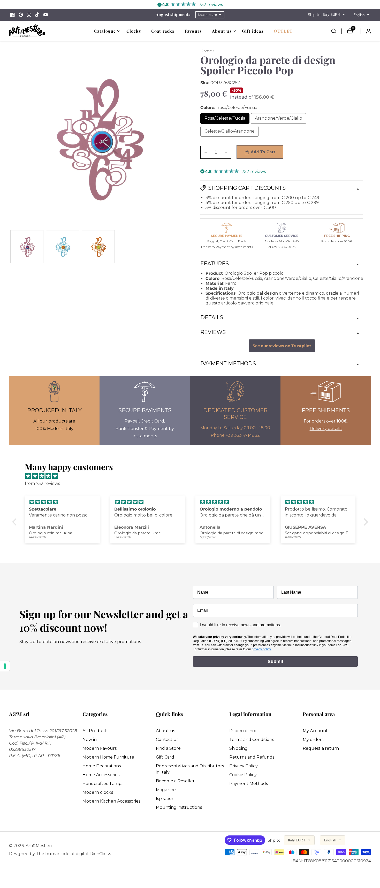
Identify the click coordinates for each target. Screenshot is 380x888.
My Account (315, 730)
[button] (105, 31)
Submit (275, 661)
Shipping (238, 748)
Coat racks (162, 31)
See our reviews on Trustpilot (282, 346)
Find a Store (168, 748)
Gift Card (165, 757)
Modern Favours (99, 748)
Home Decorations (101, 765)
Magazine (166, 789)
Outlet (283, 31)
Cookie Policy (243, 774)
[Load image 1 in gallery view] (26, 246)
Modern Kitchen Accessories (111, 801)
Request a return (321, 748)
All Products (95, 730)
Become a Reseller (175, 780)
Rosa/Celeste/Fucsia (226, 120)
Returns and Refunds (251, 757)
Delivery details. (326, 428)
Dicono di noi (242, 730)
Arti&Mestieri (39, 846)
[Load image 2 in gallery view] (62, 246)
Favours (193, 31)
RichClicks (100, 854)
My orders (313, 739)
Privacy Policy (243, 765)
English (359, 15)
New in (89, 739)
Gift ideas (252, 31)
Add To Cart (263, 152)
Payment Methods (248, 783)
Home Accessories (100, 774)
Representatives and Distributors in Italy (190, 769)
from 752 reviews (42, 483)
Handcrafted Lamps (102, 783)
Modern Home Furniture (108, 757)
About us (165, 730)
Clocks (133, 31)
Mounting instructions (179, 807)
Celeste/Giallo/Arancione (231, 133)
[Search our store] (336, 31)
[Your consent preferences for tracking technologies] (5, 666)
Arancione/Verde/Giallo (280, 120)
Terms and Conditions (251, 739)
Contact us (167, 739)
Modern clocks (97, 792)
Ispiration (165, 798)
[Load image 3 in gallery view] (98, 246)
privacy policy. (261, 649)
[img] (193, 476)
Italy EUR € (332, 15)
